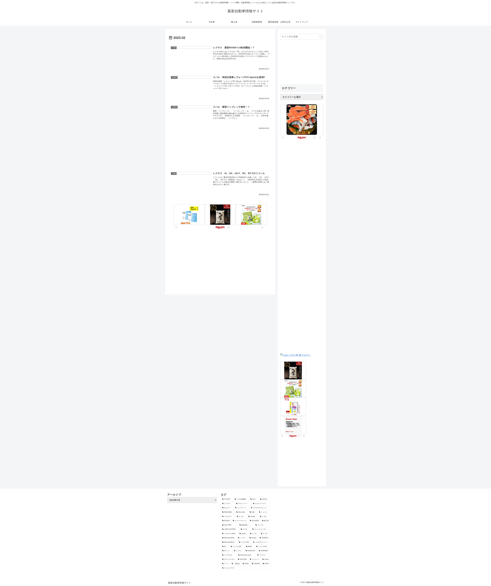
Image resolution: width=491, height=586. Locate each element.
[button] (320, 36)
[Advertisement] (220, 146)
